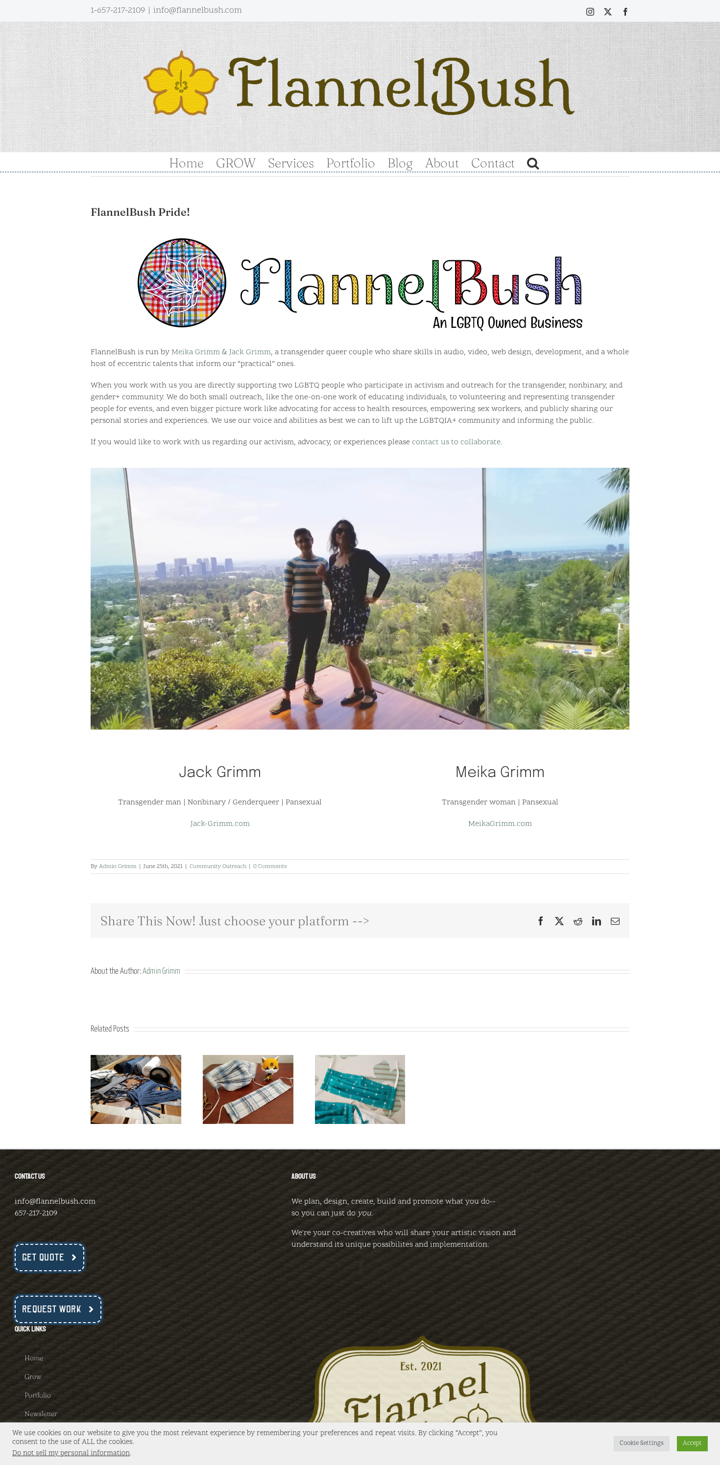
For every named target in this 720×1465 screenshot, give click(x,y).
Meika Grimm (195, 352)
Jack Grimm (250, 352)
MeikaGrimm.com (500, 824)
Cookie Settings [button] (642, 1443)
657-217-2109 (36, 1213)
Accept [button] (692, 1443)
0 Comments (270, 866)
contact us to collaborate (456, 442)
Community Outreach (218, 866)
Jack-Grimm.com (220, 824)
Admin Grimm (118, 866)
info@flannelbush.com (197, 10)
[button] (533, 162)
